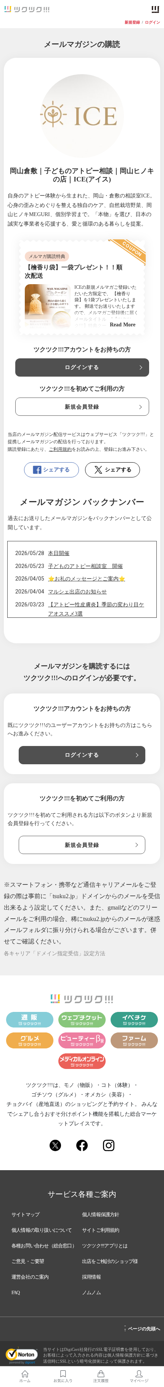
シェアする (56, 469)
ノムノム (91, 1292)
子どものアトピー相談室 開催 (85, 566)
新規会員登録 (82, 407)
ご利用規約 (60, 449)
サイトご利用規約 (100, 1230)
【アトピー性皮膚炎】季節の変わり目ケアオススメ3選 (96, 609)
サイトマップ (25, 1214)
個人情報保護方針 (100, 1214)
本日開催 (58, 553)
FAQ (15, 1292)
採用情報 (91, 1277)
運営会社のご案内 (30, 1277)
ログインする (82, 367)
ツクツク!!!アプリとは (104, 1246)
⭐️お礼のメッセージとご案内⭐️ (86, 579)
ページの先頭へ (142, 1328)
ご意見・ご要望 (27, 1261)
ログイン (152, 22)
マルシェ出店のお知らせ (77, 592)
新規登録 (132, 22)
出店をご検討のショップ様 (110, 1261)
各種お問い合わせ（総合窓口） (44, 1246)
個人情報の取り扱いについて (41, 1230)
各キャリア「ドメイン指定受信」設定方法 (54, 953)
